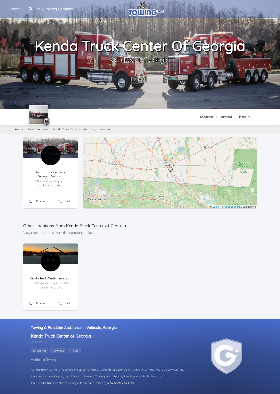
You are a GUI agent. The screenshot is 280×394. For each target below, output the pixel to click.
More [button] (243, 117)
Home (15, 9)
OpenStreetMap (233, 206)
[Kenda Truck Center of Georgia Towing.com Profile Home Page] (38, 115)
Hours (75, 351)
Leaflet (216, 206)
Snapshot (206, 117)
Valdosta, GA (140, 369)
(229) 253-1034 (123, 383)
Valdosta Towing (43, 360)
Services (226, 117)
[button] (170, 169)
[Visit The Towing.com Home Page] (146, 8)
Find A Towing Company (53, 9)
